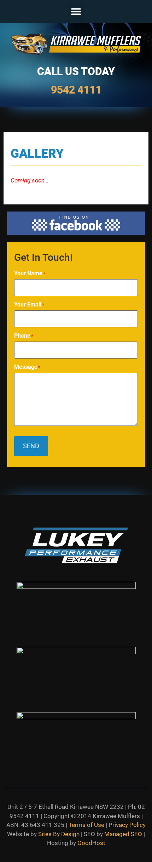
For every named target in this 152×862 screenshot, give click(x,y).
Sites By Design (59, 834)
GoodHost (91, 842)
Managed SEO (123, 834)
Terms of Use (86, 824)
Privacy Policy (127, 824)
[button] (76, 11)
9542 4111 (76, 90)
